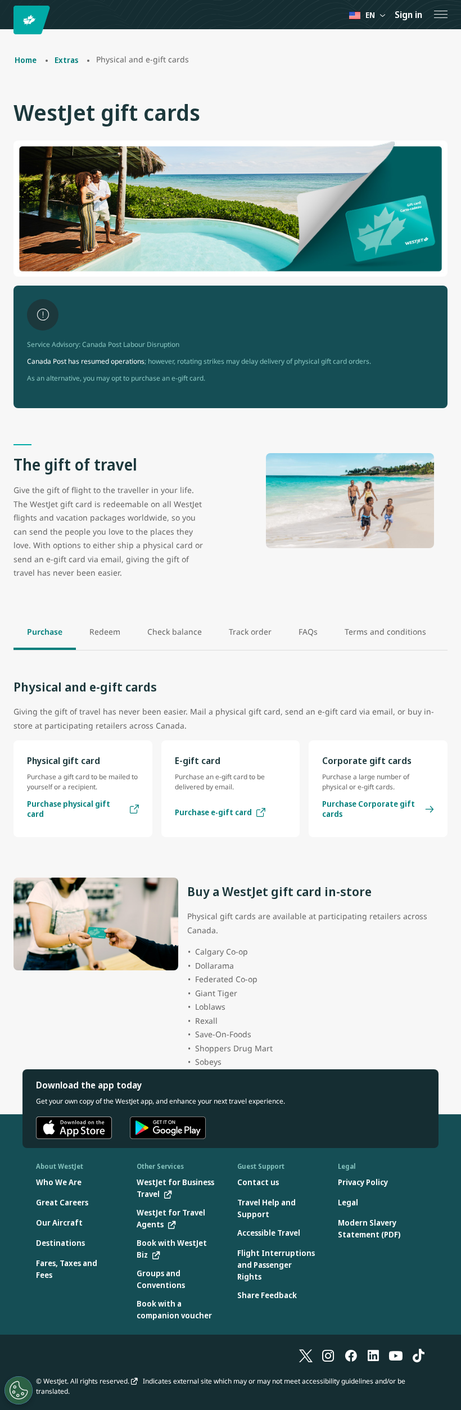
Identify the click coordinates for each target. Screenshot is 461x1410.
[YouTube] (396, 1355)
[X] (306, 1355)
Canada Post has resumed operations (85, 361)
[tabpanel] (230, 866)
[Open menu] (441, 14)
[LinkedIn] (373, 1355)
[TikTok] (418, 1355)
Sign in (408, 14)
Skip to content (10, 22)
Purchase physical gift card (68, 809)
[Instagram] (328, 1355)
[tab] (44, 633)
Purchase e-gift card (213, 812)
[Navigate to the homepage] (33, 20)
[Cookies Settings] (18, 1390)
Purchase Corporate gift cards (368, 809)
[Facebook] (351, 1355)
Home (26, 60)
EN (370, 15)
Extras (66, 60)
